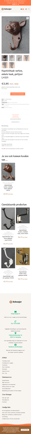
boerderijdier (7, 104)
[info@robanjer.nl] (15, 312)
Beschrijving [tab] (15, 116)
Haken (15, 102)
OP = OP (7, 273)
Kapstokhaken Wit (8, 272)
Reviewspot (21, 2)
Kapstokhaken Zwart (8, 234)
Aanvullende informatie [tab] (15, 119)
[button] (27, 18)
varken (3, 105)
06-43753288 (15, 324)
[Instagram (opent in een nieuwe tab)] (18, 4)
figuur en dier (11, 102)
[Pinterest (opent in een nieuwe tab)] (16, 4)
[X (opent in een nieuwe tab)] (13, 4)
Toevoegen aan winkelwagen (18, 93)
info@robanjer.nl (21, 0)
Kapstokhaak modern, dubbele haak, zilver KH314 (23, 231)
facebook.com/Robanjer (15, 347)
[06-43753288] (15, 321)
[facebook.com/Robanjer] (15, 345)
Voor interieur (8, 235)
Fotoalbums (14, 2)
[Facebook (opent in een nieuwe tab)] (15, 4)
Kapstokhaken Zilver (22, 227)
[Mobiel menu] (25, 9)
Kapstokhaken (8, 183)
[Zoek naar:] (28, 9)
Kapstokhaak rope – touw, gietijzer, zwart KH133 (8, 238)
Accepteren (25, 429)
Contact (9, 2)
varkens (7, 105)
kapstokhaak (19, 104)
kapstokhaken (26, 104)
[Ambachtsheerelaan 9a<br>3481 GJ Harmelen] (15, 333)
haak (12, 104)
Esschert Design (8, 107)
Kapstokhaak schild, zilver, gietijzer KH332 (23, 273)
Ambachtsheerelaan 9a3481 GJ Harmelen (15, 336)
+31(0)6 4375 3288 (10, 0)
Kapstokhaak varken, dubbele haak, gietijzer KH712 (8, 188)
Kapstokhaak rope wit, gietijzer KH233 (8, 277)
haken (14, 104)
